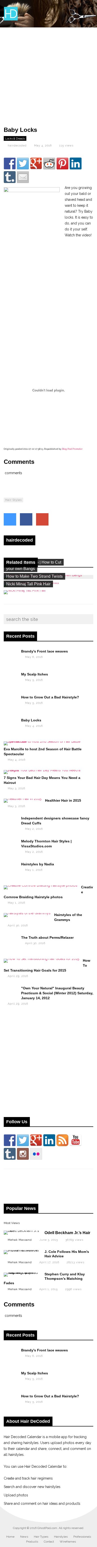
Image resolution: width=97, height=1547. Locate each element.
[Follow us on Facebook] (10, 1140)
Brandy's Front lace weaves (44, 651)
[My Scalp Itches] (10, 678)
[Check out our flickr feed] (36, 1154)
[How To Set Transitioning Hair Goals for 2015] (41, 959)
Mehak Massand (20, 1240)
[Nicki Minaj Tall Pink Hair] (25, 590)
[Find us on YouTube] (76, 1140)
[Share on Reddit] (49, 163)
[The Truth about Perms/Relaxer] (10, 941)
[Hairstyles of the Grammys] (27, 913)
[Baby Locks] (10, 724)
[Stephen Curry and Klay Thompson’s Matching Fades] (22, 1273)
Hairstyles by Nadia (37, 864)
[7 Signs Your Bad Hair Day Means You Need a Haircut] (47, 770)
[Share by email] (23, 177)
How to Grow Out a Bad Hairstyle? (50, 697)
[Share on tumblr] (10, 177)
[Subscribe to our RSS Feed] (62, 1140)
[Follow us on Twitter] (23, 1140)
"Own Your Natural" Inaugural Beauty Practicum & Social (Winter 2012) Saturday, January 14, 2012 (57, 993)
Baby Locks (31, 720)
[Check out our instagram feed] (23, 1154)
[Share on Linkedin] (76, 163)
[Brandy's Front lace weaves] (10, 655)
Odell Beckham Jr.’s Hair (67, 1233)
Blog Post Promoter (72, 449)
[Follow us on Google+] (36, 1140)
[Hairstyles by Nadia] (10, 868)
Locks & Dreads (15, 138)
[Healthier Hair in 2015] (22, 799)
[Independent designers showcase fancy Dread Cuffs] (10, 822)
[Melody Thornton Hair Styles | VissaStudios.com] (10, 845)
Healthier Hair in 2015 (63, 800)
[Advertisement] (48, 75)
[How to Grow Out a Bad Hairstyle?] (10, 701)
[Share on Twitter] (23, 163)
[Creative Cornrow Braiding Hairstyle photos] (40, 885)
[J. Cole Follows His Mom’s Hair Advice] (22, 1250)
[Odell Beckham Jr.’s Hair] (22, 1231)
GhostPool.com (47, 1528)
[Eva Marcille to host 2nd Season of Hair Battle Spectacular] (47, 741)
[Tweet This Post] (10, 519)
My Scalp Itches (34, 674)
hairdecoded (17, 145)
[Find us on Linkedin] (49, 1140)
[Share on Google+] (36, 163)
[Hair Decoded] (11, 19)
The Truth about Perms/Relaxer (47, 937)
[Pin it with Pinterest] (62, 163)
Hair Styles (13, 500)
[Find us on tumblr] (10, 1154)
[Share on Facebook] (10, 163)
